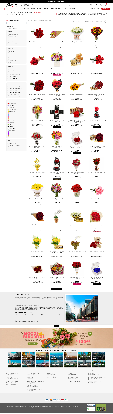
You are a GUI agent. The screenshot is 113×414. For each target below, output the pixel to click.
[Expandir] (106, 15)
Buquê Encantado (14, 78)
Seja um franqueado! (11, 384)
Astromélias (12, 70)
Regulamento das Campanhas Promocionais (34, 390)
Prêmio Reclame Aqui (11, 380)
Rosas (11, 113)
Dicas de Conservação (32, 386)
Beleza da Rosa (13, 76)
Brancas (11, 107)
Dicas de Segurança (31, 385)
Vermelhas (12, 103)
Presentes (26, 8)
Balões (11, 53)
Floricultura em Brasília (83, 365)
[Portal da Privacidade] (91, 406)
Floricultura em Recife (68, 357)
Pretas (11, 126)
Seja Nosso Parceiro (73, 377)
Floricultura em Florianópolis (40, 365)
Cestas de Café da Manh (15, 88)
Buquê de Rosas (92, 382)
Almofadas (12, 51)
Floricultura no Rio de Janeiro (55, 357)
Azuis (11, 115)
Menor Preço (99, 21)
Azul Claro (12, 130)
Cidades (65, 8)
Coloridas (12, 105)
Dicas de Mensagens (32, 388)
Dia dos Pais (50, 373)
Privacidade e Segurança (33, 383)
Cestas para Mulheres (14, 96)
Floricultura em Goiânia (12, 365)
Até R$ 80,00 (12, 143)
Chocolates (12, 60)
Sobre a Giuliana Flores (12, 373)
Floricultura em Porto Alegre (85, 357)
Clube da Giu (83, 8)
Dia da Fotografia (51, 376)
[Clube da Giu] (56, 348)
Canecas (12, 58)
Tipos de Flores (55, 8)
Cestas (33, 8)
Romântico (13, 43)
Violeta (11, 133)
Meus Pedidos (30, 377)
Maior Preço (88, 21)
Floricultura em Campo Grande (68, 365)
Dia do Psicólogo (51, 377)
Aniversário (12, 38)
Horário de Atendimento (12, 381)
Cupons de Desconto (73, 380)
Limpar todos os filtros (11, 28)
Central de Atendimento (33, 373)
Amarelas (12, 111)
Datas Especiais (73, 8)
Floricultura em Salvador (40, 357)
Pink (11, 116)
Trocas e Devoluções (32, 380)
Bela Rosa (12, 72)
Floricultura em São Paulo (13, 357)
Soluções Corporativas (11, 382)
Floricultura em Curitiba (54, 365)
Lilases (11, 122)
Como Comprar (31, 374)
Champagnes (12, 109)
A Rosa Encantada (14, 68)
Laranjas (11, 118)
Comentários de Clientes (74, 381)
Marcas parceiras (72, 378)
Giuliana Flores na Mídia (12, 378)
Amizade (12, 36)
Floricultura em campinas (97, 357)
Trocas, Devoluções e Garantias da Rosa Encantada (35, 382)
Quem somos (9, 374)
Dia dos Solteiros (51, 374)
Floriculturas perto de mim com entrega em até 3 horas (56, 350)
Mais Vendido (76, 21)
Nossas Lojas (9, 377)
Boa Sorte (12, 39)
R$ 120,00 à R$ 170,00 (14, 147)
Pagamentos (30, 378)
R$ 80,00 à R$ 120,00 (14, 145)
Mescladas (12, 128)
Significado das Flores (93, 374)
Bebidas (12, 55)
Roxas (11, 132)
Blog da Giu (71, 376)
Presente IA (91, 373)
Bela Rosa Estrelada (14, 74)
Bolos (11, 56)
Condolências (13, 41)
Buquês (39, 8)
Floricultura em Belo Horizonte (98, 365)
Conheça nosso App (11, 376)
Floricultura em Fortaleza (26, 365)
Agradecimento (13, 34)
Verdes (11, 124)
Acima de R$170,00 (14, 149)
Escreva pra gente (19, 408)
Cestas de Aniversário (14, 86)
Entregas (29, 376)
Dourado (11, 135)
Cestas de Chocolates (14, 94)
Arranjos (46, 8)
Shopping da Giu (94, 8)
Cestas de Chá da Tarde (15, 92)
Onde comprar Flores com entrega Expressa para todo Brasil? (97, 378)
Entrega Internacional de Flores (96, 379)
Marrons (11, 120)
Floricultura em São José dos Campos (27, 357)
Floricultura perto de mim (94, 376)
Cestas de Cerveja (14, 90)
